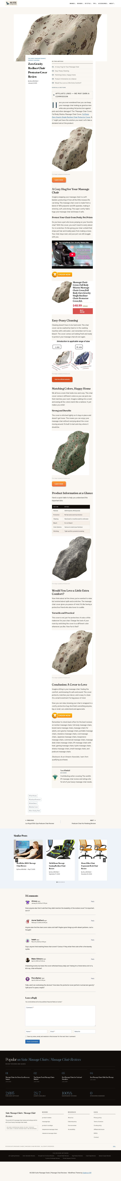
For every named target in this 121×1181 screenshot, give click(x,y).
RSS (114, 1146)
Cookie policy (98, 1125)
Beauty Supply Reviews (105, 1155)
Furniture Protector (35, 799)
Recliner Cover (33, 807)
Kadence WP (87, 1173)
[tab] (58, 882)
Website (77, 1031)
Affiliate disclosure (99, 1129)
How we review (72, 1125)
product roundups (47, 1125)
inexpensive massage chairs (50, 1129)
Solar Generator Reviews (29, 1155)
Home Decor (33, 803)
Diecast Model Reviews (63, 1155)
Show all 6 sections (59, 87)
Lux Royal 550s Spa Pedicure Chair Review (39, 822)
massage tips (46, 1121)
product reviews (34, 60)
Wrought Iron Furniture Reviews (46, 1155)
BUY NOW (82, 311)
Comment (30, 1007)
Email (52, 1031)
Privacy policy (98, 1117)
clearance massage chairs (49, 1133)
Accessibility (71, 1129)
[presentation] (28, 849)
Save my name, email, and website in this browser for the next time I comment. (51, 1036)
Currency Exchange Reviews (52, 1158)
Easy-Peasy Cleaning (62, 71)
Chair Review (33, 795)
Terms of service (98, 1121)
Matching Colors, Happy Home (65, 75)
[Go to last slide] (16, 860)
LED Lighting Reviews (14, 1155)
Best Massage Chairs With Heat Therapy (102, 1077)
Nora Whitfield (34, 81)
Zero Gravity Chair (34, 810)
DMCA (95, 1133)
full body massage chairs (36, 58)
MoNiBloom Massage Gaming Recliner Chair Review (57, 866)
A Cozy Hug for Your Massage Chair (67, 67)
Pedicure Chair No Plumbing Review (84, 822)
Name (28, 1031)
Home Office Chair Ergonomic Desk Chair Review (89, 866)
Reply (92, 901)
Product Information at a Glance (65, 79)
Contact (96, 1137)
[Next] (104, 860)
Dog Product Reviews (77, 1155)
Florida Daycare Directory (69, 1158)
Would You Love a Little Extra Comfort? (68, 83)
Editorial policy (72, 1121)
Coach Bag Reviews (91, 1155)
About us (70, 1117)
